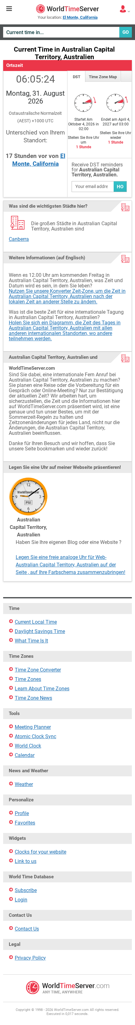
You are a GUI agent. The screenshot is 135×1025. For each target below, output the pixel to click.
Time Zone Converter (38, 670)
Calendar (25, 755)
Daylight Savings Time (40, 631)
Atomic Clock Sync (35, 736)
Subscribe (26, 890)
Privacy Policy (30, 958)
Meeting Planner (33, 727)
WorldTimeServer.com (67, 8)
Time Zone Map (103, 76)
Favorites (25, 823)
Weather (24, 784)
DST (76, 76)
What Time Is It (31, 641)
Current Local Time (36, 622)
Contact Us (27, 929)
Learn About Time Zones (42, 689)
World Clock (28, 746)
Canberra (19, 239)
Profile (22, 813)
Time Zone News (33, 698)
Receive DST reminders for (97, 170)
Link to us (25, 861)
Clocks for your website (40, 852)
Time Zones (28, 679)
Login (21, 900)
